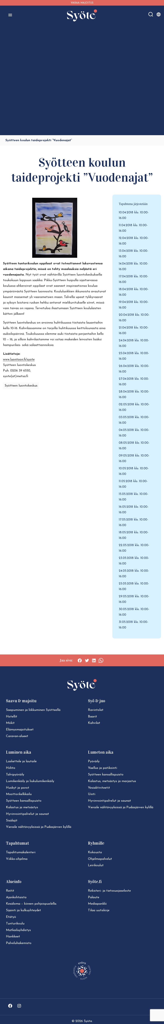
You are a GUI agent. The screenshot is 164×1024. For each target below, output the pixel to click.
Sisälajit (11, 820)
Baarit (92, 716)
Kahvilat (94, 723)
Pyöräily (94, 761)
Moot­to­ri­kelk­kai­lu (19, 794)
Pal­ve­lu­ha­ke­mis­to (18, 943)
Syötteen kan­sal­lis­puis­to (23, 800)
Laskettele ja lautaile (21, 761)
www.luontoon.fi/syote (19, 359)
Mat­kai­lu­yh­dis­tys (18, 930)
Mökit (10, 723)
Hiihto (10, 768)
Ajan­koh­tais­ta (16, 897)
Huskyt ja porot (17, 787)
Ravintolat (95, 710)
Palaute (93, 897)
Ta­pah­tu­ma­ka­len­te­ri (20, 852)
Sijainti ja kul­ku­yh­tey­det (23, 910)
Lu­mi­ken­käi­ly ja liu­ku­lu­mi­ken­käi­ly (30, 781)
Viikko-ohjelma (16, 859)
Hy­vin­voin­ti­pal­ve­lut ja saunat (27, 814)
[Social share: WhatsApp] (100, 660)
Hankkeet (13, 936)
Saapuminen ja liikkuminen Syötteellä (33, 710)
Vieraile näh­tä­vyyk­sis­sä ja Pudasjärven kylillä (38, 827)
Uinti (91, 794)
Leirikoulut (96, 865)
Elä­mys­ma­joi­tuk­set (20, 729)
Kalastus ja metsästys (22, 807)
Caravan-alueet (17, 736)
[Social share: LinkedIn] (93, 660)
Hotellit (11, 716)
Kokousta (95, 852)
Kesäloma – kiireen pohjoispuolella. (31, 903)
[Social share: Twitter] (86, 660)
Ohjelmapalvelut (100, 859)
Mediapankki (97, 903)
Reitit (10, 890)
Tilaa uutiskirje (98, 910)
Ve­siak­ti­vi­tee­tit (99, 787)
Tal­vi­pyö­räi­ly (15, 774)
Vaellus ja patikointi (102, 768)
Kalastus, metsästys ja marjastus (112, 781)
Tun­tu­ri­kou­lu (15, 923)
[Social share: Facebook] (79, 660)
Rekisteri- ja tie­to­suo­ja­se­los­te (109, 890)
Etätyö (11, 917)
